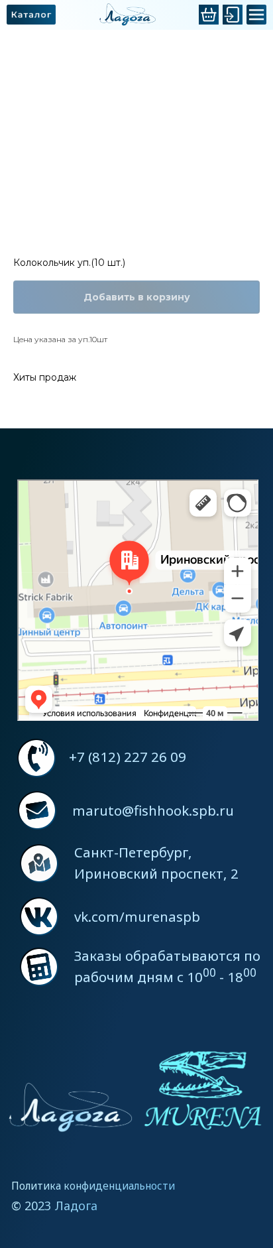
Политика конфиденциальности (93, 1185)
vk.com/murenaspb (137, 916)
